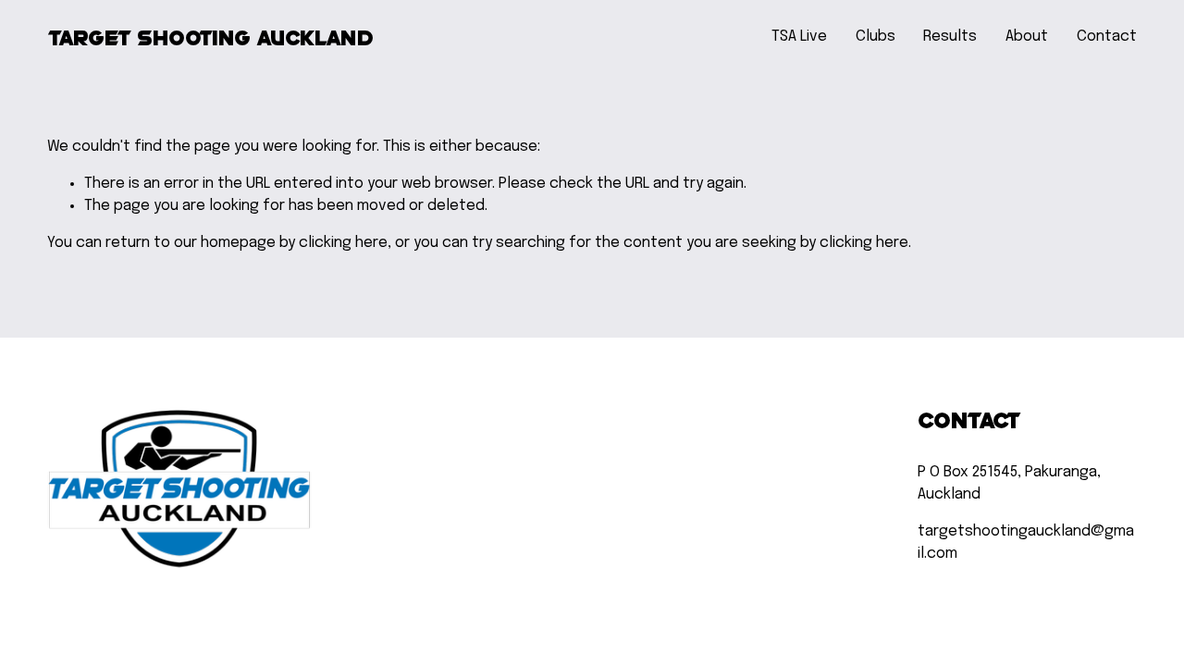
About (1026, 36)
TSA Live (799, 36)
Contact (1107, 36)
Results (950, 36)
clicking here (343, 243)
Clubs (875, 36)
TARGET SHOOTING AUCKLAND (210, 36)
